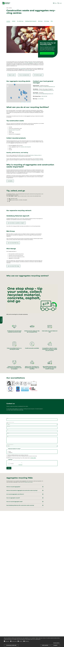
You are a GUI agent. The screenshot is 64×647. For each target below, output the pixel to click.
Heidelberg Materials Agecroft (30, 21)
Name (7, 418)
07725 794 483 (35, 90)
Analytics (21, 641)
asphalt (36, 62)
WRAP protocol (22, 155)
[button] (26, 97)
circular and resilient (28, 70)
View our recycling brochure (24, 74)
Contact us (1, 320)
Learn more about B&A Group (13, 242)
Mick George (46, 21)
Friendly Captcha (20, 464)
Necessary (7, 641)
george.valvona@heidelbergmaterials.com (47, 86)
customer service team (28, 482)
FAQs (52, 21)
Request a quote (12, 74)
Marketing (27, 641)
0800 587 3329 (44, 96)
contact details (14, 408)
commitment (23, 68)
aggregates (31, 62)
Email (10, 451)
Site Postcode (8, 426)
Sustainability (10, 180)
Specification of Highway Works (35, 155)
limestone (22, 146)
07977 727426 (35, 93)
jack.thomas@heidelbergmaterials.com (46, 93)
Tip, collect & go (20, 21)
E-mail (7, 429)
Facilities (13, 21)
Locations (8, 21)
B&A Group (40, 21)
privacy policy (33, 457)
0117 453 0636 (40, 98)
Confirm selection (45, 645)
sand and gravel (28, 146)
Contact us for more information (47, 53)
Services (10, 7)
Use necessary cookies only (11, 645)
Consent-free (14, 641)
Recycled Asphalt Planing (13, 129)
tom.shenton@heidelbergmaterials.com (46, 90)
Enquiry (7, 436)
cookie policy (37, 639)
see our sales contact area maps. (17, 409)
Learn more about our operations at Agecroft (16, 222)
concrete (26, 62)
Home (7, 7)
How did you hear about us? (9, 444)
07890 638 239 (35, 86)
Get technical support (38, 74)
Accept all (55, 645)
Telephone (10, 452)
